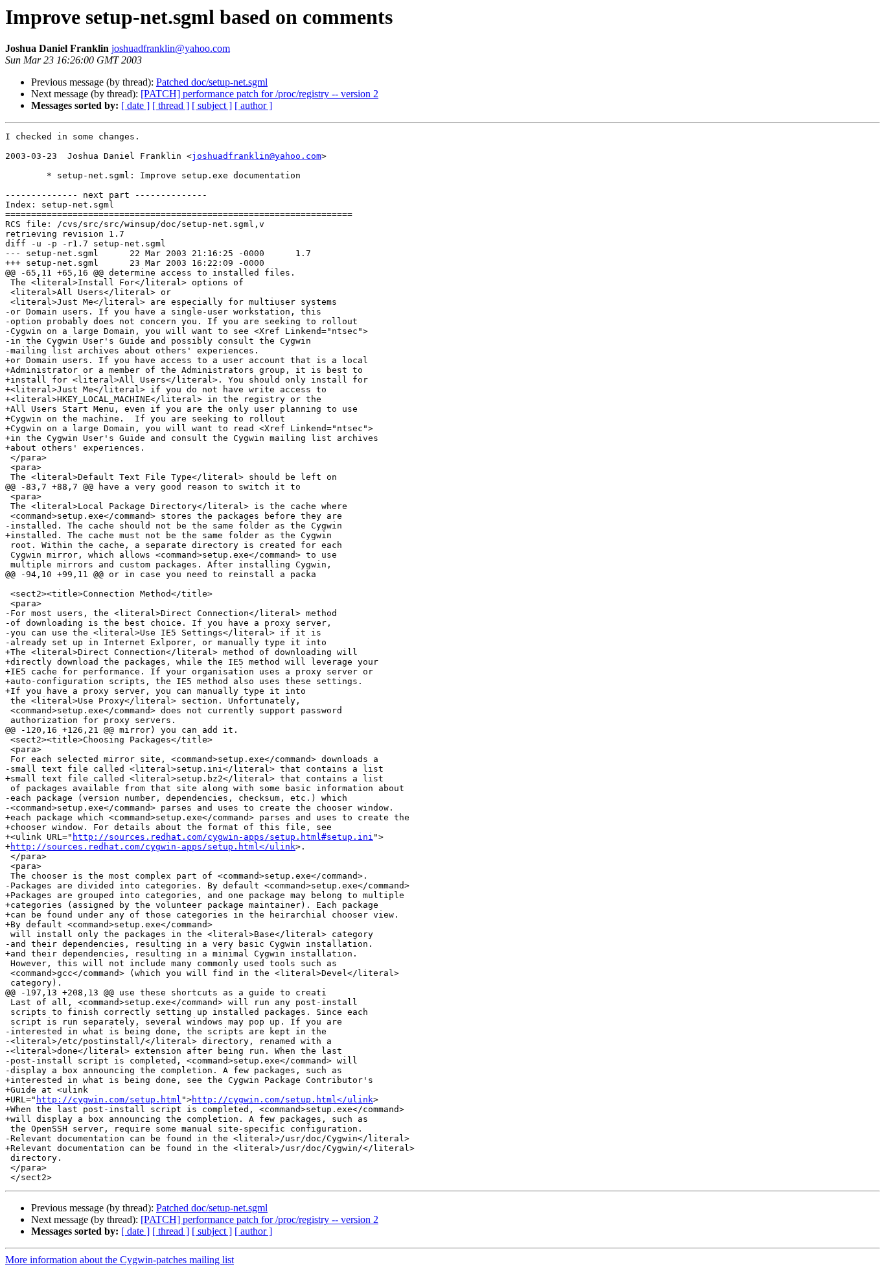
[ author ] (253, 105)
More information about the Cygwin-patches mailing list (119, 1259)
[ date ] (135, 105)
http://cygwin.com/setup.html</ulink (282, 1099)
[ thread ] (170, 105)
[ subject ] (212, 105)
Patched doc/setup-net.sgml (212, 82)
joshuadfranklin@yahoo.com (170, 48)
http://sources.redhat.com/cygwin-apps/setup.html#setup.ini (223, 837)
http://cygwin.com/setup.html (108, 1099)
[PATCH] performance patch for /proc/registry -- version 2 (259, 93)
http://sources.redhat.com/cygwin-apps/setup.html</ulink (152, 846)
